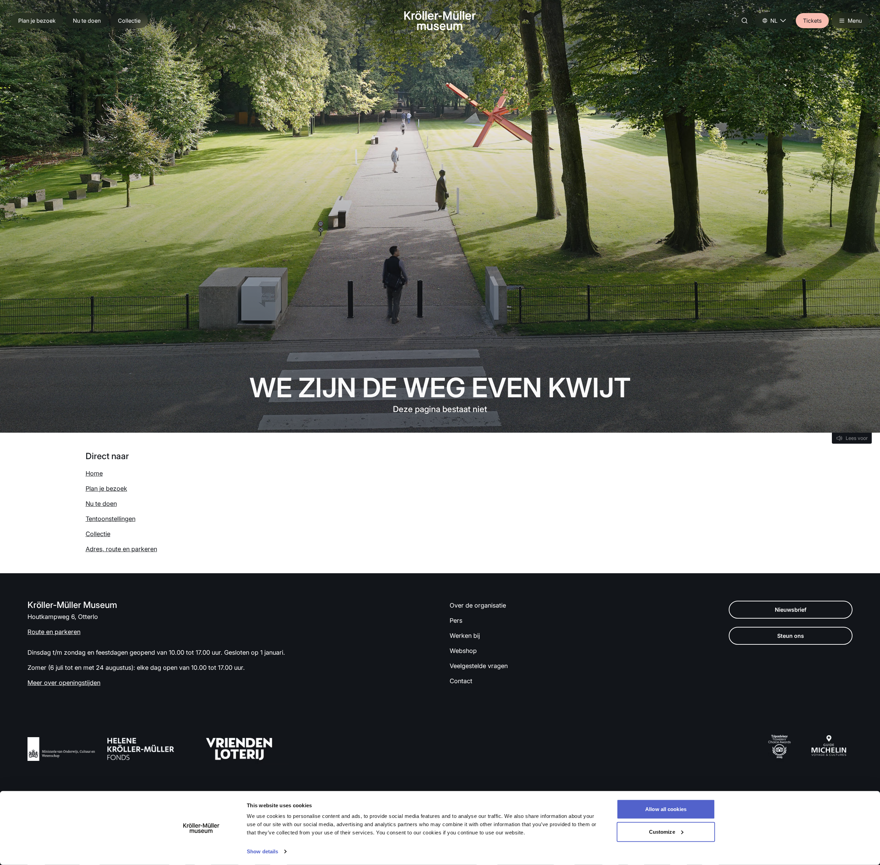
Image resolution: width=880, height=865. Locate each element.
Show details (262, 851)
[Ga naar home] (440, 20)
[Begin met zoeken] (744, 20)
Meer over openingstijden (64, 682)
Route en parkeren (54, 631)
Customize (662, 831)
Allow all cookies (665, 809)
